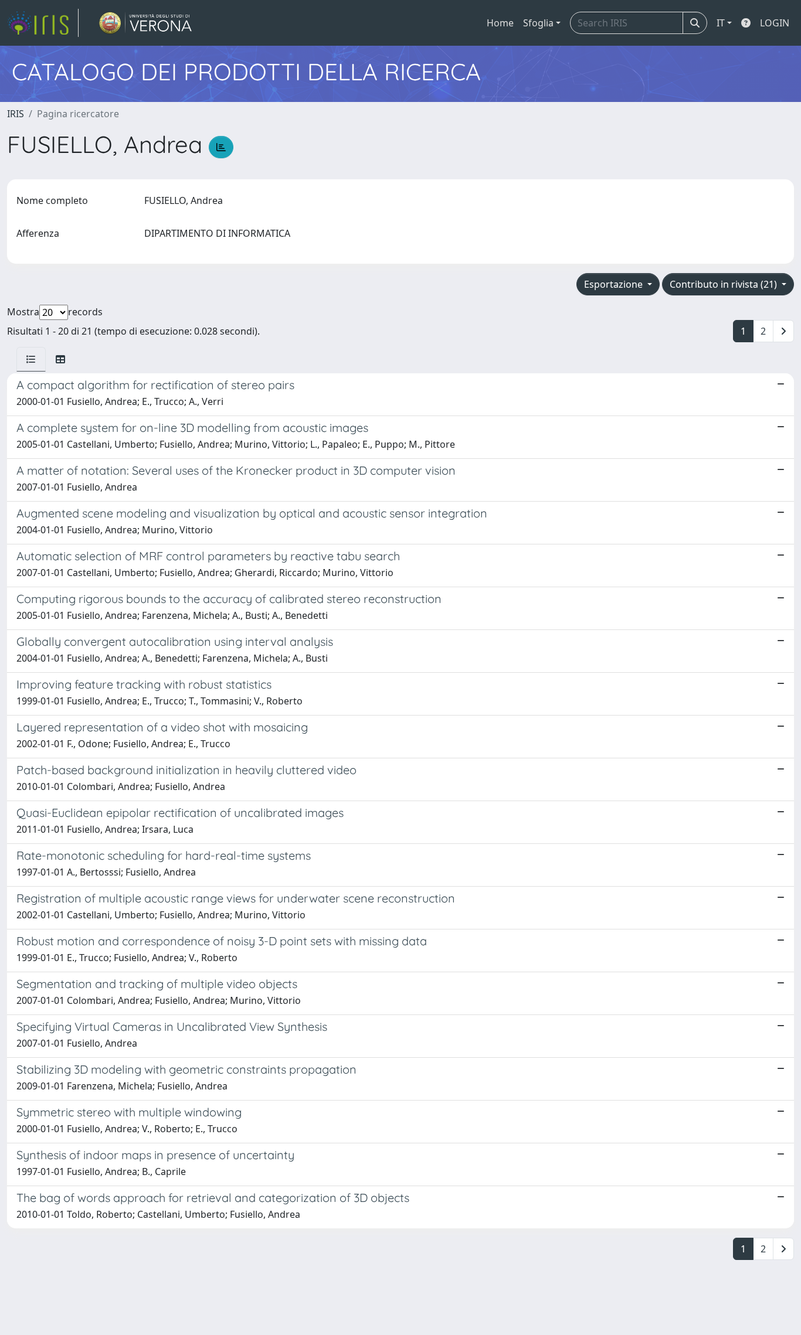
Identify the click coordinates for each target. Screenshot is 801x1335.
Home (500, 22)
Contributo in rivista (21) (724, 284)
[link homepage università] (145, 23)
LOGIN (774, 22)
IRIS (15, 113)
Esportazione (614, 284)
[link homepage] (43, 23)
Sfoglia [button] (538, 22)
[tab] (31, 359)
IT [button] (721, 22)
